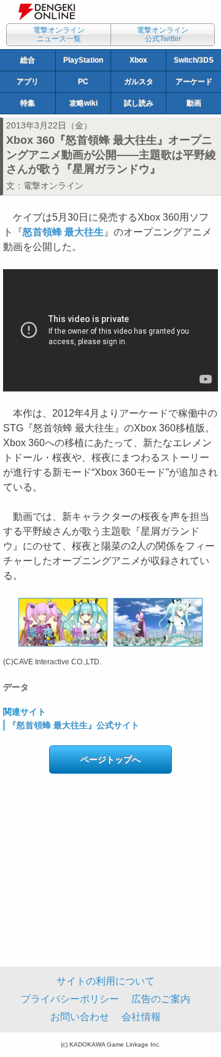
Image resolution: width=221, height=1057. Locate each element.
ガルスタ (138, 81)
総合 (27, 60)
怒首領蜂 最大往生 (63, 232)
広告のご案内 (160, 999)
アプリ (28, 81)
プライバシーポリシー (70, 999)
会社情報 (141, 1017)
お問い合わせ (79, 1017)
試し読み (138, 103)
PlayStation (83, 60)
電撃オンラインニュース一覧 (59, 34)
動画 (194, 103)
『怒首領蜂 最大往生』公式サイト (73, 725)
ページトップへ (110, 759)
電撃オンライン (53, 186)
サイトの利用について (105, 981)
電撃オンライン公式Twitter (162, 34)
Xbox (138, 60)
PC (83, 81)
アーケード (194, 81)
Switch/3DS (194, 60)
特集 (27, 103)
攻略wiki (83, 103)
